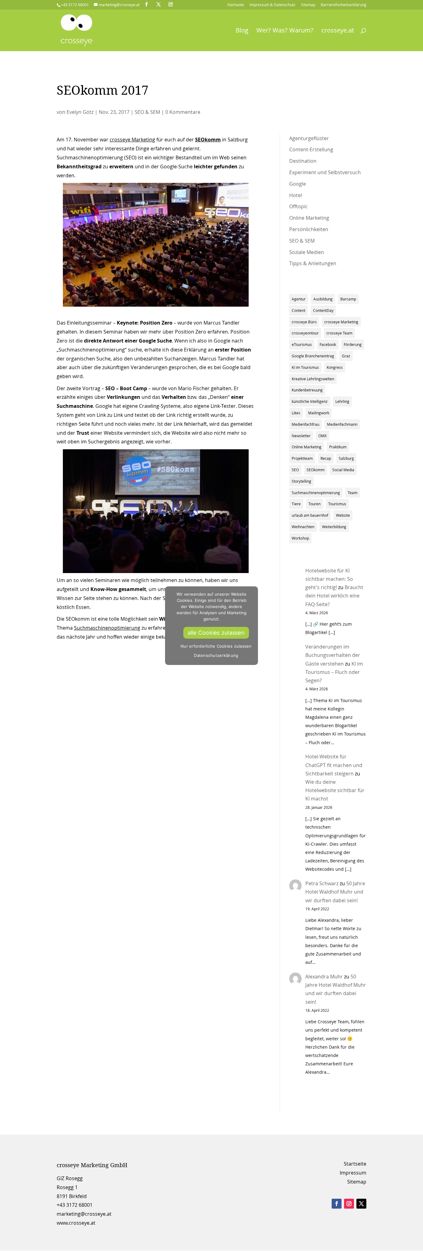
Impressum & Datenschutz (272, 5)
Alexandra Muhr (324, 976)
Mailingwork (318, 412)
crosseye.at (337, 31)
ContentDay (323, 310)
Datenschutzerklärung (216, 655)
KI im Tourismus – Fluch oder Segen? (334, 672)
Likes (296, 412)
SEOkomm (316, 469)
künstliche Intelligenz (310, 401)
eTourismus (302, 344)
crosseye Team (339, 332)
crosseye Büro (304, 321)
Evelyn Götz (80, 112)
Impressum (353, 1172)
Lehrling (342, 401)
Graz (346, 355)
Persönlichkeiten (308, 229)
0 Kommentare (182, 112)
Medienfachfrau (305, 424)
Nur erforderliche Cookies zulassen (216, 646)
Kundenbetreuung (307, 389)
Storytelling (301, 481)
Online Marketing (309, 217)
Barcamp (348, 298)
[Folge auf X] (361, 1204)
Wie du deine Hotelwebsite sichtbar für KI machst (334, 790)
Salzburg (346, 458)
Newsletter (301, 435)
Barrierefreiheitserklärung (343, 5)
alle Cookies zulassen (216, 632)
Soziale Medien (306, 252)
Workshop (300, 538)
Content (298, 310)
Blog (242, 31)
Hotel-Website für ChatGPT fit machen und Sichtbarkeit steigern (333, 765)
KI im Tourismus (305, 367)
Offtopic (298, 206)
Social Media (343, 469)
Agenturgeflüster (309, 138)
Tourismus (337, 503)
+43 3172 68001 (75, 1204)
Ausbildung (323, 298)
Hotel (295, 195)
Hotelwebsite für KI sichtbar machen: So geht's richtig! (329, 579)
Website (343, 515)
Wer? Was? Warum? (284, 31)
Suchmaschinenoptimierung (107, 627)
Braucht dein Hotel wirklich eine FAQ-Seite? (334, 595)
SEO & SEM (147, 112)
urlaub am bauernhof (310, 515)
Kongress (335, 367)
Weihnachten (303, 526)
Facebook (328, 344)
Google (297, 183)
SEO (295, 469)
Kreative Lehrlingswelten (313, 378)
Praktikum (338, 446)
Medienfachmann (342, 424)
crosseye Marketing (132, 139)
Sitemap (308, 5)
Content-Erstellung (311, 149)
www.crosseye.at (76, 1222)
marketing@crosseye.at (84, 1213)
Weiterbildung (334, 526)
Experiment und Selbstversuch (325, 172)
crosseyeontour (305, 332)
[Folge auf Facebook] (337, 1204)
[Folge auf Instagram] (349, 1204)
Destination (302, 160)
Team (352, 492)
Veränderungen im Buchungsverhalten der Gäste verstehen (332, 655)
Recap (326, 458)
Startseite (235, 5)
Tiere (296, 503)
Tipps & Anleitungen (312, 263)
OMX (322, 435)
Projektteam (302, 458)
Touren (314, 503)
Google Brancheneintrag (313, 355)
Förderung (353, 344)
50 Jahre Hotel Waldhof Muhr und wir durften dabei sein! (335, 892)
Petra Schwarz (321, 883)
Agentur (299, 298)
